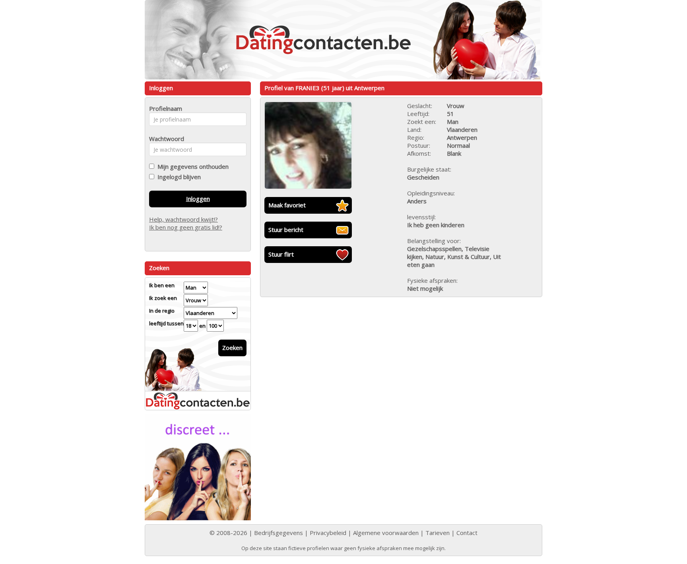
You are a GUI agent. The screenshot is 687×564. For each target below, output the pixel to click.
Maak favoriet (287, 205)
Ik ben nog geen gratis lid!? (185, 227)
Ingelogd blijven (177, 177)
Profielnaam (164, 108)
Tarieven (437, 533)
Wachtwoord (164, 139)
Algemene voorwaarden (386, 533)
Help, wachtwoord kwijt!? (183, 219)
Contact (466, 533)
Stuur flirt (281, 254)
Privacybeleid (328, 533)
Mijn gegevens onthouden (191, 166)
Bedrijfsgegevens (278, 533)
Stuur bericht (285, 230)
